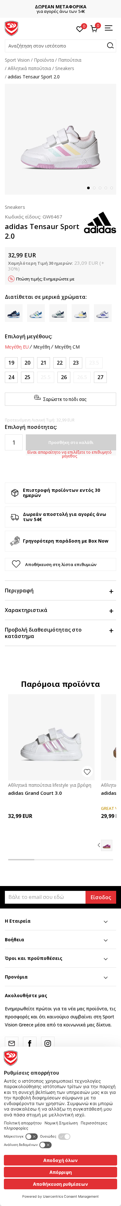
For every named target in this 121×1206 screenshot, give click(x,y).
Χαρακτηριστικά (26, 610)
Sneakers (64, 68)
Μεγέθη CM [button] (67, 347)
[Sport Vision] (11, 27)
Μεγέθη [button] (41, 347)
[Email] (11, 1043)
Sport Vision (17, 60)
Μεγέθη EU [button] (17, 347)
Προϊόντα (44, 60)
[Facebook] (29, 1043)
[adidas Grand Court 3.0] (51, 737)
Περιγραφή (19, 590)
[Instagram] (47, 1043)
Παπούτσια (69, 60)
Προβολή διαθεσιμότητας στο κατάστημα (43, 633)
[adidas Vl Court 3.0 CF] (106, 845)
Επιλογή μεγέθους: (28, 336)
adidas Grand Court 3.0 (35, 793)
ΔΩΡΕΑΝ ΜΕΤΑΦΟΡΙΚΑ (60, 6)
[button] (60, 46)
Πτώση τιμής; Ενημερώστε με (45, 279)
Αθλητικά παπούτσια (29, 68)
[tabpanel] (60, 139)
